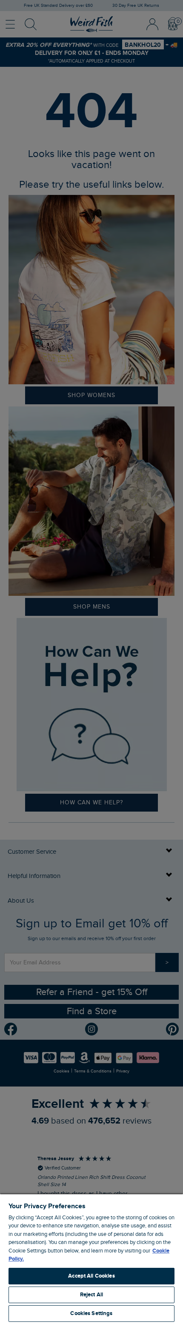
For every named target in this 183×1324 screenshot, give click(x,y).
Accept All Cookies (91, 1276)
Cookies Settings (91, 1313)
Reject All (91, 1294)
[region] (91, 1258)
